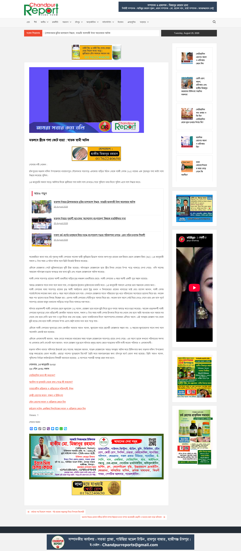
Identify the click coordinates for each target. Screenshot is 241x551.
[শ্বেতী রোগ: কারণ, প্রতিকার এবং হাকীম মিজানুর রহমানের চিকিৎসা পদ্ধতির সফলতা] (187, 82)
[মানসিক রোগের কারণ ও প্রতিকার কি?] (187, 141)
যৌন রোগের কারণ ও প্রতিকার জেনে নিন (47, 401)
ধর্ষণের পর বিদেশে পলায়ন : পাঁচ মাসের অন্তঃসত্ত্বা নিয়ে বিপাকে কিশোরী (57, 512)
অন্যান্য (143, 22)
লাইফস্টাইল (106, 22)
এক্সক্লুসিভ (132, 22)
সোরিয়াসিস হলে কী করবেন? (42, 375)
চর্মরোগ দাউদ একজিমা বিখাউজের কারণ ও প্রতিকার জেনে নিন (57, 408)
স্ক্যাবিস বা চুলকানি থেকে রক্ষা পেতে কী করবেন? (51, 382)
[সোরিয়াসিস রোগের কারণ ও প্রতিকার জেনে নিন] (187, 57)
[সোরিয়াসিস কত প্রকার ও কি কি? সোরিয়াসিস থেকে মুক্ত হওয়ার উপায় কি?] (187, 113)
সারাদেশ (65, 22)
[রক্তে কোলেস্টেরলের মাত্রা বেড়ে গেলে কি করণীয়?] (187, 166)
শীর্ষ (35, 22)
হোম (28, 22)
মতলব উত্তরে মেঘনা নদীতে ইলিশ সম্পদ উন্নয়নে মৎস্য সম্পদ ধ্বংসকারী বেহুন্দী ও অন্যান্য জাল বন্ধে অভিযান (122, 517)
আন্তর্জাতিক (91, 22)
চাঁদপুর (77, 22)
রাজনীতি (55, 22)
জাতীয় (43, 22)
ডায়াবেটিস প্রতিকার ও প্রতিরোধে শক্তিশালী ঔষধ (51, 388)
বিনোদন (120, 22)
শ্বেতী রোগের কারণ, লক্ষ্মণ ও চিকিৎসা (46, 395)
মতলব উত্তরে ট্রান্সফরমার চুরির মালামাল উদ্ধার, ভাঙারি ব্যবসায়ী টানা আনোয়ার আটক (71, 33)
